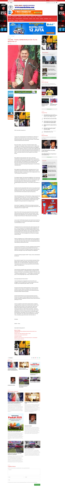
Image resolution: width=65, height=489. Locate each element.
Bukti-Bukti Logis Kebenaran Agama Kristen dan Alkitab (49, 129)
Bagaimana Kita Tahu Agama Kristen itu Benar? (50, 125)
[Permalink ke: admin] (8, 43)
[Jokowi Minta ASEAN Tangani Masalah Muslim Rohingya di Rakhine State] (44, 70)
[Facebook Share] (32, 358)
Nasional (32, 16)
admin (10, 43)
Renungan (24, 16)
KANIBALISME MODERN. (18, 336)
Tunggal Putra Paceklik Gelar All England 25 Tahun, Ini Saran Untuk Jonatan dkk (48, 97)
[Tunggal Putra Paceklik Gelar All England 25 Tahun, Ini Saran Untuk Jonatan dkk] (49, 91)
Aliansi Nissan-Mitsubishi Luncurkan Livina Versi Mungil (51, 175)
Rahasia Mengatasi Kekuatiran (35, 382)
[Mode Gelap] (56, 2)
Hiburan (37, 18)
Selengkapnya (49, 77)
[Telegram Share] (37, 358)
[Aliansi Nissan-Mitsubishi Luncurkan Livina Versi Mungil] (44, 175)
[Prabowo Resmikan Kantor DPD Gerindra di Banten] (44, 74)
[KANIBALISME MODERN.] (13, 380)
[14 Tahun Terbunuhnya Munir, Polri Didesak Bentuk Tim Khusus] (49, 144)
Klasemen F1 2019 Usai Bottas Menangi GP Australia (45, 105)
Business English (10, 20)
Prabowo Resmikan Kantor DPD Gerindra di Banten (52, 74)
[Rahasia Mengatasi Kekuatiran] (35, 379)
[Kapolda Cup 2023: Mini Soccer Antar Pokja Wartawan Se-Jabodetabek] (24, 380)
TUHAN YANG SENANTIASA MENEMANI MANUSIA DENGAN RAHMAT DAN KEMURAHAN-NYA (25, 332)
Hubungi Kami (14, 16)
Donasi (28, 16)
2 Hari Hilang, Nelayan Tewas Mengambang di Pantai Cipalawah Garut (49, 154)
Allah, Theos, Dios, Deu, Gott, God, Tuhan (50, 118)
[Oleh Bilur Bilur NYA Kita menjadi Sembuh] (35, 367)
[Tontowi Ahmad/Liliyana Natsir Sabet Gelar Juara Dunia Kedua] (53, 100)
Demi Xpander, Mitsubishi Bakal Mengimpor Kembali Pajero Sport (52, 166)
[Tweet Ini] (34, 358)
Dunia (13, 18)
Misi (35, 16)
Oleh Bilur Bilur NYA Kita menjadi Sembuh (20, 334)
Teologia (41, 18)
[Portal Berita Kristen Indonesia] (22, 7)
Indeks (11, 2)
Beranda (9, 16)
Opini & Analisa (25, 18)
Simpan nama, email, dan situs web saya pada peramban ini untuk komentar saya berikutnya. (23, 482)
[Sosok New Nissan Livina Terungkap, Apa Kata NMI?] (44, 171)
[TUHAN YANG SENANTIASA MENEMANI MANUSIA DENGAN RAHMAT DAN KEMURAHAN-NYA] (13, 365)
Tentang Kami (39, 16)
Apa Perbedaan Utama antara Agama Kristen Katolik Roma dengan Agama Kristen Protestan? (50, 122)
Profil (50, 18)
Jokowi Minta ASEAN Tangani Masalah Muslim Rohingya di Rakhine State (52, 70)
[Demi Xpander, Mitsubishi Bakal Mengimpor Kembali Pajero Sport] (44, 167)
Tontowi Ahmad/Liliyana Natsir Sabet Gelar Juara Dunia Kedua (53, 104)
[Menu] (8, 2)
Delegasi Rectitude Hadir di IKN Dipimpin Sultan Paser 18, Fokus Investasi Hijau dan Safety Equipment (48, 66)
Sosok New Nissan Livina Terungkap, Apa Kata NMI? (52, 171)
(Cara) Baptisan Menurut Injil (48, 131)
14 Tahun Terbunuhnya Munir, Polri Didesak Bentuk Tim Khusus (48, 151)
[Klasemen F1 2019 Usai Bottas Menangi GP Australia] (45, 100)
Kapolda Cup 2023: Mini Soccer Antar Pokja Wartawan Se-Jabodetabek (25, 337)
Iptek (34, 18)
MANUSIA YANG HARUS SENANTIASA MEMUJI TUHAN (22, 333)
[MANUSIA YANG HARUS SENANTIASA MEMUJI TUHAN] (24, 365)
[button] (55, 2)
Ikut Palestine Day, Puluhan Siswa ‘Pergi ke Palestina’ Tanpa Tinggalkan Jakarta (50, 116)
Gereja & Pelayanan (19, 18)
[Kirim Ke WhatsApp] (39, 358)
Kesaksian (19, 16)
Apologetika (46, 18)
